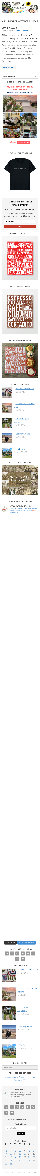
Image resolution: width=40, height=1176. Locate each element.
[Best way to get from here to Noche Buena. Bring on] (20, 929)
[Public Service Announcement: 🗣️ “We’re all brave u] (20, 696)
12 (20, 1154)
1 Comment (25, 30)
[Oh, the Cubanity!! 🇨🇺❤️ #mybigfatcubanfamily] (20, 823)
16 (6, 1157)
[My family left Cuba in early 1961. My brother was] (20, 653)
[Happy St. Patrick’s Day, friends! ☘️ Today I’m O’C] (20, 632)
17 (11, 1157)
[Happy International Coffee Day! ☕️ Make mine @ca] (20, 759)
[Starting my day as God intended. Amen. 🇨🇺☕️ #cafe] (20, 802)
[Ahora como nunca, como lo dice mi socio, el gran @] (20, 717)
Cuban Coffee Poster (20, 287)
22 (34, 1157)
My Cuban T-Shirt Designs (20, 153)
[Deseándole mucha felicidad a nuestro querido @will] (20, 568)
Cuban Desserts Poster (20, 340)
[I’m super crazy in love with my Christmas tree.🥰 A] (20, 886)
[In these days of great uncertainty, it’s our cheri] (20, 590)
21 (29, 1157)
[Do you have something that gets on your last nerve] (20, 526)
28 (29, 1160)
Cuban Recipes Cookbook (20, 463)
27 (25, 1160)
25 (15, 1160)
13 (25, 1154)
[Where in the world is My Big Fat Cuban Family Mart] (20, 780)
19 (20, 1157)
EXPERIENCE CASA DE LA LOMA (20, 82)
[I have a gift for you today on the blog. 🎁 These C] (20, 908)
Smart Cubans (9, 28)
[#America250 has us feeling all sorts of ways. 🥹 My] (20, 547)
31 (11, 1163)
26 (20, 1160)
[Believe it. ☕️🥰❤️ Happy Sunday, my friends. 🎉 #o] (20, 865)
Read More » (9, 67)
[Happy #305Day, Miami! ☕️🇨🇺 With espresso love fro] (20, 674)
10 (11, 1154)
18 (15, 1157)
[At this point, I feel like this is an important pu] (20, 738)
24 (11, 1160)
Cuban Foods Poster (20, 233)
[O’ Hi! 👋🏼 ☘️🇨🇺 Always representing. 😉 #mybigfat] (20, 844)
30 (6, 1163)
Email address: (20, 1124)
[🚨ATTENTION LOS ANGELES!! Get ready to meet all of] (20, 611)
